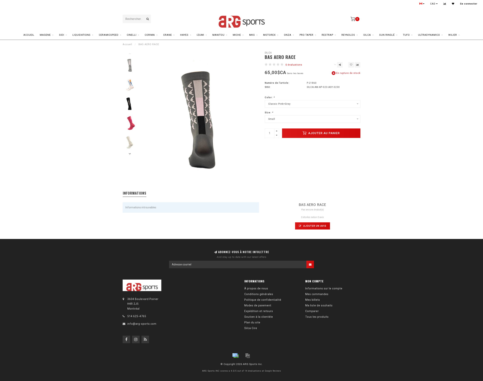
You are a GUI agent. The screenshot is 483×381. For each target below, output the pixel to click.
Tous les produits (317, 316)
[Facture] (247, 355)
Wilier (452, 34)
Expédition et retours (258, 311)
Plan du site (252, 322)
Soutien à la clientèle (258, 316)
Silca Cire (250, 328)
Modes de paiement (257, 305)
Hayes (184, 34)
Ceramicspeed (108, 34)
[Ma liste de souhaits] (453, 3)
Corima (150, 34)
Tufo (406, 34)
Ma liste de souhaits (319, 305)
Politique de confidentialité (262, 299)
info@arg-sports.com (141, 323)
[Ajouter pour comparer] (357, 65)
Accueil (28, 34)
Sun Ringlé (387, 34)
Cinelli (131, 34)
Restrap (327, 34)
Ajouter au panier (323, 133)
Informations (134, 193)
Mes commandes (316, 294)
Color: (270, 97)
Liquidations (81, 34)
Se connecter (468, 3)
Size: (269, 112)
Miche (237, 34)
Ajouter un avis (314, 225)
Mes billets (312, 299)
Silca (367, 34)
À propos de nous (256, 288)
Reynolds (348, 34)
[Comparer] (444, 3)
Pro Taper (306, 34)
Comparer (312, 311)
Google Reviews (273, 371)
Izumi (200, 34)
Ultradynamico (429, 34)
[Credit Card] (235, 355)
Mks (252, 34)
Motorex (269, 34)
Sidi (61, 34)
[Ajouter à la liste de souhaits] (351, 65)
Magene (45, 34)
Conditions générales (258, 294)
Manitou (218, 34)
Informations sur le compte (323, 288)
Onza (287, 34)
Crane (167, 34)
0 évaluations (293, 64)
